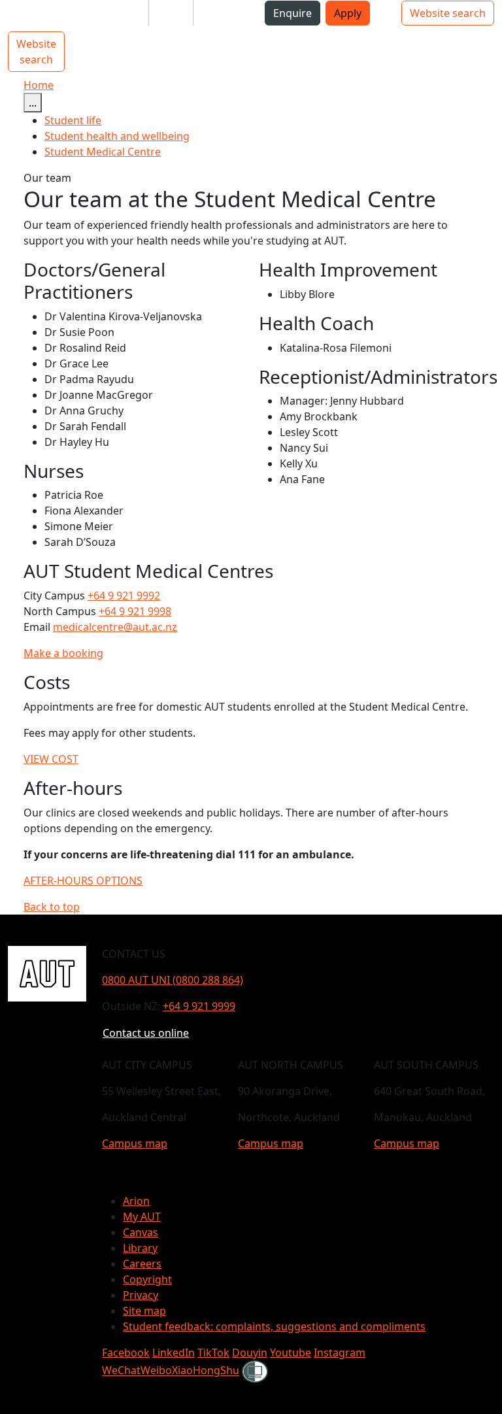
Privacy (140, 1295)
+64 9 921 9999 (199, 1006)
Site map (144, 1311)
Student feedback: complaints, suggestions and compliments (274, 1326)
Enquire (292, 13)
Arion (136, 1201)
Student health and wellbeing (117, 136)
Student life (72, 120)
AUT (20, 18)
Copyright (147, 1279)
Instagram (339, 1352)
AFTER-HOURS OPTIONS (83, 880)
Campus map (134, 1143)
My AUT (142, 1216)
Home (39, 85)
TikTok (213, 1352)
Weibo (156, 1371)
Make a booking (63, 653)
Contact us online (146, 1033)
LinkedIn (173, 1352)
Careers (142, 1263)
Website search (448, 13)
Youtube (290, 1352)
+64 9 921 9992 (124, 595)
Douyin (249, 1352)
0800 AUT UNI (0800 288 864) (172, 980)
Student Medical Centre (102, 151)
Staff (170, 13)
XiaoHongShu (205, 1371)
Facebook (126, 1352)
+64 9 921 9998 (135, 611)
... (33, 102)
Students (115, 13)
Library (140, 1248)
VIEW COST (51, 759)
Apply (347, 13)
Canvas (140, 1232)
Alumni (221, 13)
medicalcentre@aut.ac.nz (115, 627)
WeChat (121, 1371)
